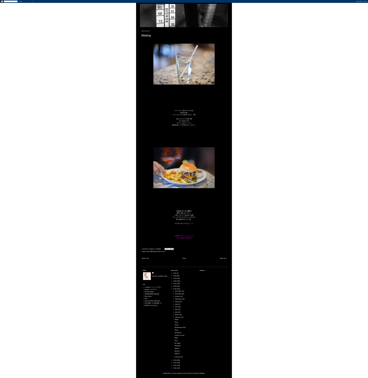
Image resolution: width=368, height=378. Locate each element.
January (177, 357)
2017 (175, 283)
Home (184, 258)
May (176, 309)
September (178, 299)
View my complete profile (159, 276)
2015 (175, 289)
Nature (177, 319)
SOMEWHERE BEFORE (152, 294)
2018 (175, 281)
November (178, 294)
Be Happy (178, 343)
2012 (175, 365)
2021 (175, 273)
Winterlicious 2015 (180, 327)
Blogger (202, 373)
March (177, 314)
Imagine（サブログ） (151, 289)
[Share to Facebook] (171, 249)
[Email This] (165, 249)
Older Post (223, 258)
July (176, 304)
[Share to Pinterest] (173, 249)
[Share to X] (169, 249)
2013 (175, 363)
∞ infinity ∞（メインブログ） (153, 287)
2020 (175, 276)
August (177, 301)
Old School (178, 332)
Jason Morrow (187, 373)
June (176, 307)
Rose (176, 340)
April (176, 312)
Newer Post (145, 258)
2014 (175, 360)
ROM (176, 338)
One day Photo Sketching (152, 301)
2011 (175, 368)
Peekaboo (178, 345)
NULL (146, 298)
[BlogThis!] (167, 249)
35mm (176, 330)
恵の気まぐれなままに (151, 305)
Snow (176, 322)
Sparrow (177, 351)
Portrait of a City (179, 335)
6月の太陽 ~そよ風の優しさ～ (154, 303)
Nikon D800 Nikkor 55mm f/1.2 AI (155, 251)
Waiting (177, 348)
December (178, 291)
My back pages (149, 291)
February (178, 317)
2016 (175, 286)
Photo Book (148, 296)
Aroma (177, 325)
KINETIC (177, 353)
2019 (175, 278)
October (177, 296)
